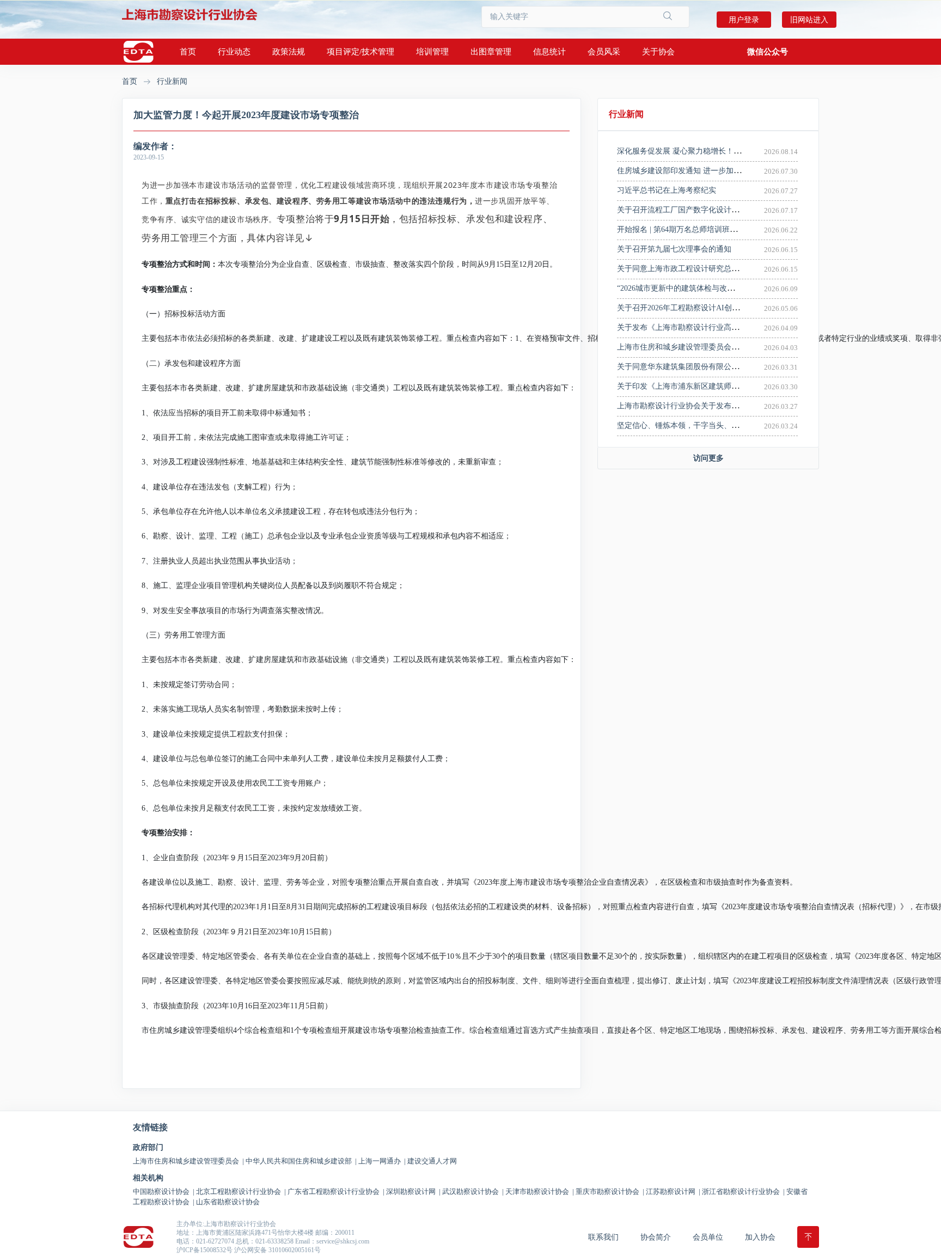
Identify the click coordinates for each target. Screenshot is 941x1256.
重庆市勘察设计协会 (610, 1191)
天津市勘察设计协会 (539, 1191)
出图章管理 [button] (491, 51)
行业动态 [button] (234, 51)
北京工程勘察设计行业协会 (241, 1191)
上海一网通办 (382, 1161)
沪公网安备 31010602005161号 (277, 1250)
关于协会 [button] (658, 51)
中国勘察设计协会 (163, 1191)
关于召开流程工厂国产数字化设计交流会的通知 (697, 210)
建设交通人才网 (432, 1161)
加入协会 (760, 1237)
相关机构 (148, 1178)
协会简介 (655, 1237)
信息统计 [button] (549, 51)
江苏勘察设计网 (673, 1191)
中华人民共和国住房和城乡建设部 (301, 1161)
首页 (188, 51)
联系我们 (603, 1237)
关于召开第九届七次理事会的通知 (674, 249)
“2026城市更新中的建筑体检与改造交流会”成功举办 (704, 288)
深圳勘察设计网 (413, 1191)
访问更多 (708, 458)
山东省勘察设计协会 (228, 1202)
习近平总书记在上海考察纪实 (666, 190)
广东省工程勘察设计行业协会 (336, 1191)
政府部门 (148, 1147)
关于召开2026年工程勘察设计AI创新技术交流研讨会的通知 (716, 308)
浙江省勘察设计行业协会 (743, 1191)
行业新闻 (172, 81)
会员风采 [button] (604, 51)
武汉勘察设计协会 (473, 1191)
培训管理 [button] (432, 51)
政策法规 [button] (288, 51)
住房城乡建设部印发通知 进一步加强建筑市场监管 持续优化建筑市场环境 (741, 171)
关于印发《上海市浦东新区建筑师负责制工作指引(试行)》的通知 (726, 386)
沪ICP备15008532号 (204, 1250)
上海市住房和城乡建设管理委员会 (188, 1161)
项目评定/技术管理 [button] (360, 51)
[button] (767, 52)
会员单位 (708, 1237)
